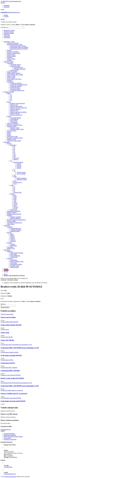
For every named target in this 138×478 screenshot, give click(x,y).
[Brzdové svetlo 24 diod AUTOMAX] (11, 375)
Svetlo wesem (5, 332)
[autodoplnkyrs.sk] (6, 429)
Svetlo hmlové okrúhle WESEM (11, 355)
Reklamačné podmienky (10, 435)
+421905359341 (5, 1)
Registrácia (6, 7)
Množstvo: (3, 304)
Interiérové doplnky (9, 31)
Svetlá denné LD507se (8, 363)
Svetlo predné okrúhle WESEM (11, 325)
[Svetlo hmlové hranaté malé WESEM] (11, 398)
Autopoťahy (7, 36)
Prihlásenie (6, 5)
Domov (6, 274)
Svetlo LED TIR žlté (7, 340)
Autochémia (7, 37)
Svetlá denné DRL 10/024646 (10, 370)
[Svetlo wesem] (5, 329)
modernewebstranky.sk (10, 476)
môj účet (3, 2)
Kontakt (6, 15)
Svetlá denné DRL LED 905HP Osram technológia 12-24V (20, 348)
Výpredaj (6, 16)
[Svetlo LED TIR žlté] (6, 337)
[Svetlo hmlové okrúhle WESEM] (9, 352)
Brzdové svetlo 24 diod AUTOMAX (12, 378)
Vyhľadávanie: (4, 27)
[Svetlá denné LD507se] (7, 360)
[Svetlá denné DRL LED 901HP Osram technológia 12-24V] (16, 383)
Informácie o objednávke (10, 439)
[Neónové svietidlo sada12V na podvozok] (12, 390)
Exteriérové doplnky (9, 33)
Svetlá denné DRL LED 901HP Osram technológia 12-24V (20, 386)
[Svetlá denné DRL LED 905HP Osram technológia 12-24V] (16, 344)
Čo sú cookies (7, 438)
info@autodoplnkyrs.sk (15, 1)
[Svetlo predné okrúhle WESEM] (9, 322)
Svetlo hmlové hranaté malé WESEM (13, 401)
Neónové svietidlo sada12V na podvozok (14, 393)
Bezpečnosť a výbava (9, 30)
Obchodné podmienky (9, 433)
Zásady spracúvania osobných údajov (13, 436)
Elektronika (7, 34)
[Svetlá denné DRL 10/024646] (9, 367)
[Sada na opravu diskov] (7, 314)
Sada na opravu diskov (8, 317)
